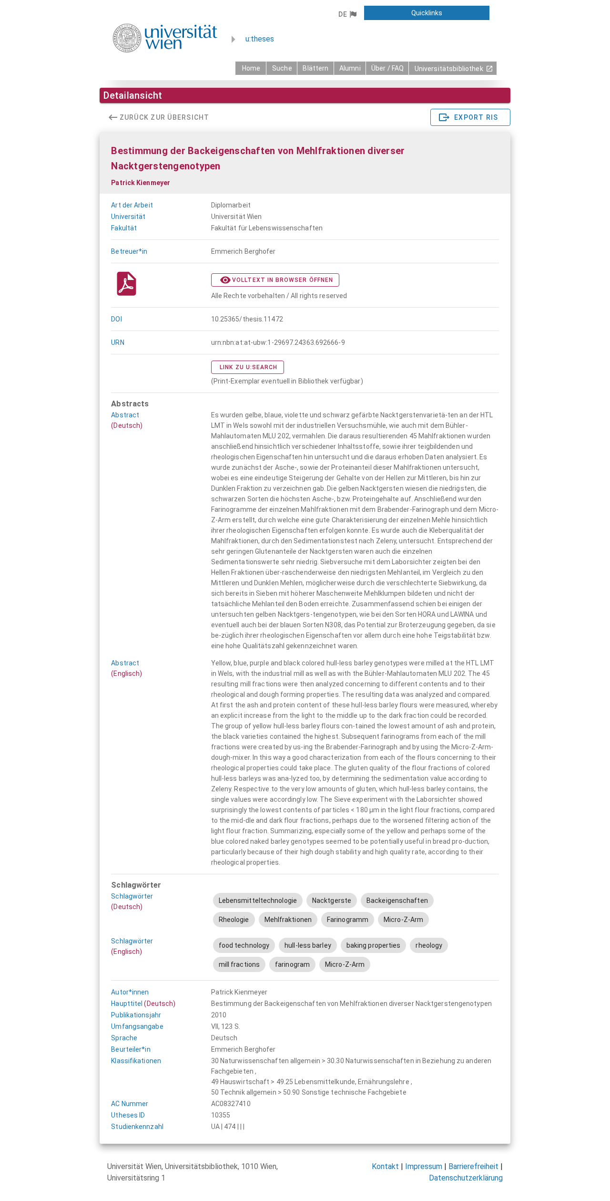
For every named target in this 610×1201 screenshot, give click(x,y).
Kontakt (385, 1166)
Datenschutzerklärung (466, 1177)
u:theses (259, 38)
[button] (347, 14)
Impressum (423, 1166)
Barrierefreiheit (473, 1166)
